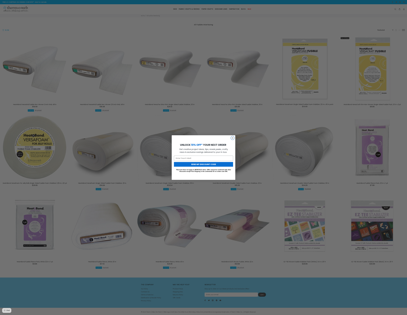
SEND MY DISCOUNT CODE (203, 164)
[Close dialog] (232, 138)
